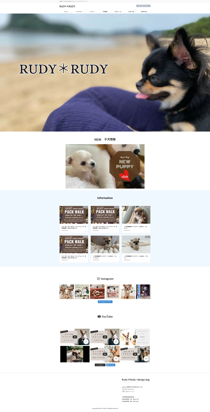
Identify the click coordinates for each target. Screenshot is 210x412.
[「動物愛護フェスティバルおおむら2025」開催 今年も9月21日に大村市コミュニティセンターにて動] (112, 291)
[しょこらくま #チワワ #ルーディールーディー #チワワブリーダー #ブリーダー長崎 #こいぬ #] (128, 291)
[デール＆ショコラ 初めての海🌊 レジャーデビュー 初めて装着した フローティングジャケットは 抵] (143, 291)
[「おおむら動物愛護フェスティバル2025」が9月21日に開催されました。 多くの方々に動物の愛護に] (82, 291)
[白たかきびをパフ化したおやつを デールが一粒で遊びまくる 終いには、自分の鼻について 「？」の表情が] (97, 291)
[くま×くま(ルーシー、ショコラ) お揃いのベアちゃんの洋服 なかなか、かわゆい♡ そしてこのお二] (66, 291)
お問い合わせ (144, 6)
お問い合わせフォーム (128, 391)
